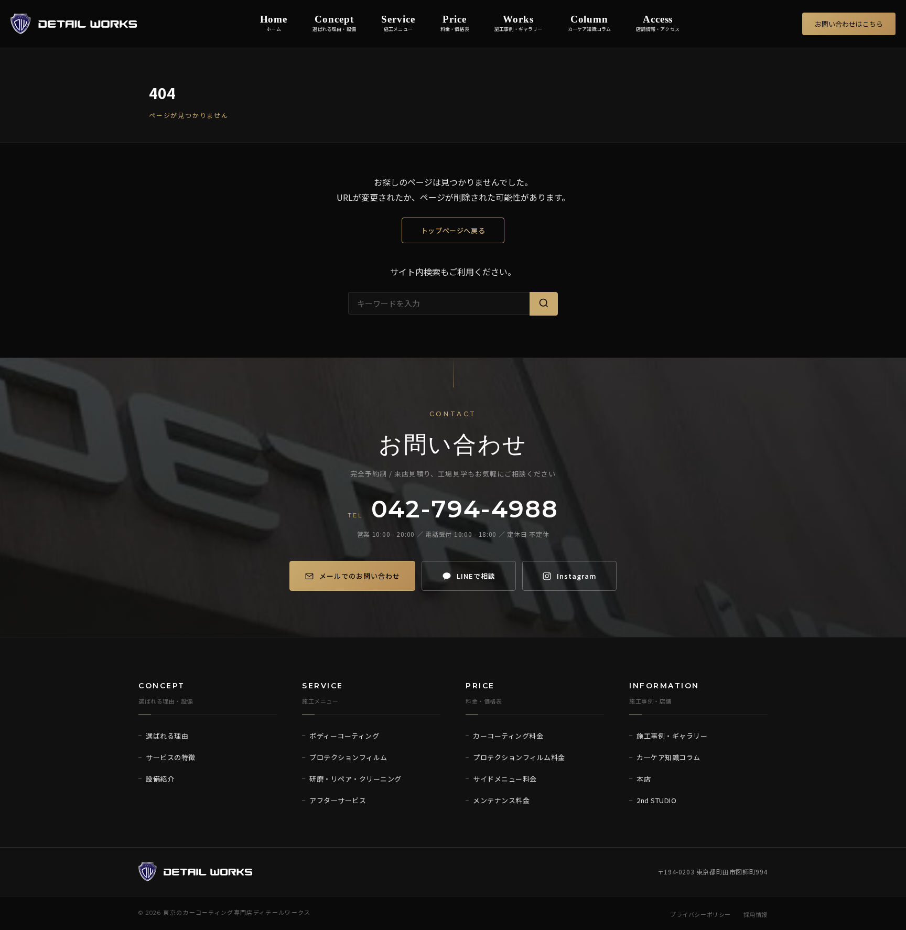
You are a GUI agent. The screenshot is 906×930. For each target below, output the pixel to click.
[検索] (544, 304)
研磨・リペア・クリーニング (355, 779)
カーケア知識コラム (668, 757)
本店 (644, 779)
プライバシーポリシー (700, 914)
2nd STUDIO (656, 800)
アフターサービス (337, 800)
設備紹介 (160, 779)
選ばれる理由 (167, 736)
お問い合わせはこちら (849, 24)
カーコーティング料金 (508, 736)
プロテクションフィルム (348, 757)
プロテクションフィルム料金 (519, 757)
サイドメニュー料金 (505, 779)
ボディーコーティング (344, 736)
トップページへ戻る (453, 230)
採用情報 (755, 914)
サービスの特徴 (171, 757)
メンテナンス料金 (501, 800)
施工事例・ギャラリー (672, 736)
